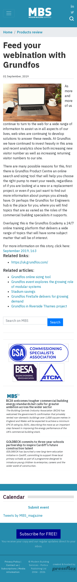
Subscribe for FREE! (38, 534)
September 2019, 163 (20, 251)
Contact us (12, 565)
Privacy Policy (12, 561)
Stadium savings (23, 291)
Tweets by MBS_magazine (23, 515)
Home (8, 32)
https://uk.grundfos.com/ (29, 262)
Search (55, 322)
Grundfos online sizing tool (31, 277)
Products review (30, 32)
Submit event (38, 507)
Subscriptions (9, 568)
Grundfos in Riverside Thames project (39, 306)
